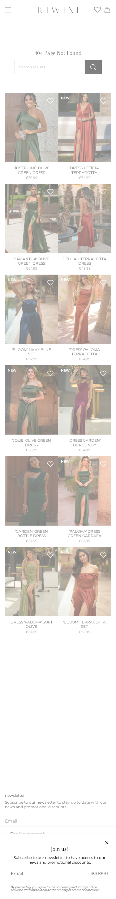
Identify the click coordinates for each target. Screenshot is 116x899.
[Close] (107, 843)
